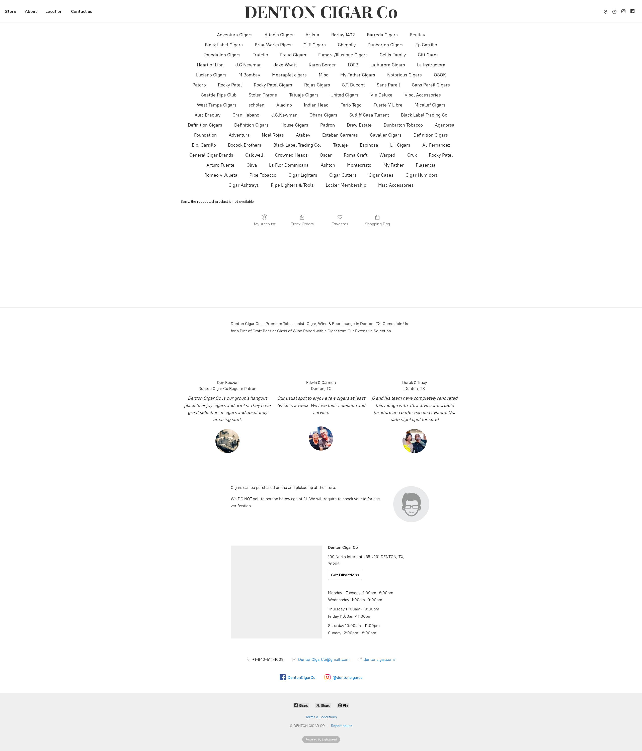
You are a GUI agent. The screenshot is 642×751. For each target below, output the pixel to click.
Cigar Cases (381, 175)
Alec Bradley (207, 115)
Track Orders (302, 223)
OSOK (440, 75)
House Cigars (294, 125)
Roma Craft (355, 155)
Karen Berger (322, 65)
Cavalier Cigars (386, 135)
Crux (412, 155)
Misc (323, 75)
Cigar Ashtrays (243, 185)
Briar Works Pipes (273, 45)
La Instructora (431, 65)
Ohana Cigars (323, 115)
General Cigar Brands (211, 155)
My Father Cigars (357, 75)
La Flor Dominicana (289, 165)
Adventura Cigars (235, 35)
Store (10, 11)
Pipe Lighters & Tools (292, 185)
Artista (312, 35)
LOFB (353, 65)
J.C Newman (248, 65)
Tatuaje (340, 145)
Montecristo (359, 165)
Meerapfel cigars (289, 75)
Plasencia (426, 165)
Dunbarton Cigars (386, 45)
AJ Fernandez (436, 145)
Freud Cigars (293, 55)
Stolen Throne (263, 95)
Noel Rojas (273, 135)
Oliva (252, 165)
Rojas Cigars (317, 85)
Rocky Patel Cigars (273, 85)
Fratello (260, 55)
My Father (393, 165)
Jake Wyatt (285, 65)
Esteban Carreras (340, 135)
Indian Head (316, 105)
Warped (387, 155)
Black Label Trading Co (424, 115)
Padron (327, 125)
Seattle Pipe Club (218, 95)
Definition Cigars (205, 125)
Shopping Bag (377, 223)
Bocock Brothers (244, 145)
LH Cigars (400, 145)
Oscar (326, 155)
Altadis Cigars (279, 35)
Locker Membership (346, 185)
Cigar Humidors (422, 175)
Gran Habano (245, 115)
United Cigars (344, 95)
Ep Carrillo (426, 45)
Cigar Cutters (343, 175)
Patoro (199, 85)
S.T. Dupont (353, 85)
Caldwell (254, 155)
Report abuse (341, 726)
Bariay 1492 (343, 35)
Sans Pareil (388, 85)
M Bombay (249, 75)
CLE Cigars (314, 45)
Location (53, 11)
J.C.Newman (284, 115)
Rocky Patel (230, 85)
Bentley (417, 35)
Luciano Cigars (211, 75)
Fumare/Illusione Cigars (343, 55)
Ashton (328, 165)
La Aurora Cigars (387, 65)
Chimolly (347, 45)
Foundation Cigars (221, 55)
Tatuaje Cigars (303, 95)
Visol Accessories (423, 95)
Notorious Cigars (404, 75)
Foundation (205, 135)
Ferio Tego (351, 105)
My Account (265, 223)
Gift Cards (428, 55)
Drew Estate (359, 125)
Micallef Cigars (430, 105)
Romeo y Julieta (220, 175)
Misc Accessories (396, 185)
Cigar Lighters (302, 175)
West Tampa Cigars (216, 105)
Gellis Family (393, 55)
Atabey (303, 135)
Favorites (340, 223)
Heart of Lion (210, 65)
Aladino (284, 105)
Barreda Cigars (382, 35)
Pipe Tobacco (263, 175)
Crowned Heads (291, 155)
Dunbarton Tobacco (403, 125)
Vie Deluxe (381, 95)
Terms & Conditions (321, 717)
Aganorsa (444, 125)
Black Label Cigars (224, 45)
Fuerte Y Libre (388, 105)
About (31, 11)
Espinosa (369, 145)
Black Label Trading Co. (297, 145)
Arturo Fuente (220, 165)
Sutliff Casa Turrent (369, 115)
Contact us (81, 11)
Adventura (239, 135)
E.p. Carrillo (204, 145)
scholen (256, 105)
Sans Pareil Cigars (431, 85)
